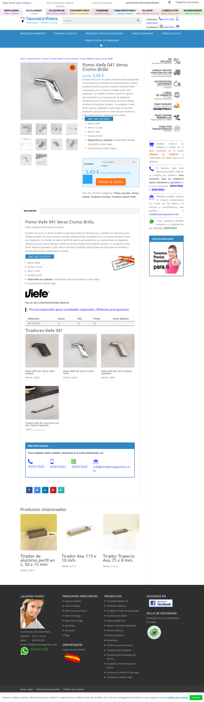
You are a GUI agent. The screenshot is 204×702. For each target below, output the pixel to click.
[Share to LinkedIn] (45, 492)
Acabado (89, 163)
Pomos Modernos (142, 33)
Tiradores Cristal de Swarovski (104, 33)
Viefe (133, 196)
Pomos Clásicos (171, 33)
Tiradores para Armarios (120, 645)
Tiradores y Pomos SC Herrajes (123, 672)
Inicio (23, 58)
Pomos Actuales (122, 193)
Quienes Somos (73, 601)
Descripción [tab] (30, 210)
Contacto (69, 630)
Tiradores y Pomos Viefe (119, 677)
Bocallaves (112, 640)
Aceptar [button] (196, 697)
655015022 (152, 23)
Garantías (70, 625)
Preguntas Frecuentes (187, 2)
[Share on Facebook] (29, 492)
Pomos (45, 58)
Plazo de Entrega (74, 620)
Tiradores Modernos (33, 33)
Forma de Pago (72, 615)
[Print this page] (61, 492)
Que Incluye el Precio (76, 610)
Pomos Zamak (71, 58)
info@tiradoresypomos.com (111, 469)
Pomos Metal (57, 58)
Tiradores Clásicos (65, 33)
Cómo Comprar (73, 605)
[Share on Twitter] (37, 492)
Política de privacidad (48, 689)
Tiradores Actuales (100, 196)
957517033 (168, 19)
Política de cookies (73, 689)
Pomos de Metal (115, 635)
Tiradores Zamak (120, 196)
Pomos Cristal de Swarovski (102, 40)
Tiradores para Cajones (119, 650)
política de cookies (177, 697)
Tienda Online (33, 58)
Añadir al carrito (111, 182)
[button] (72, 67)
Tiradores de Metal (117, 615)
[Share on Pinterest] (53, 492)
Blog (67, 635)
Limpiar (104, 165)
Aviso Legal (26, 689)
